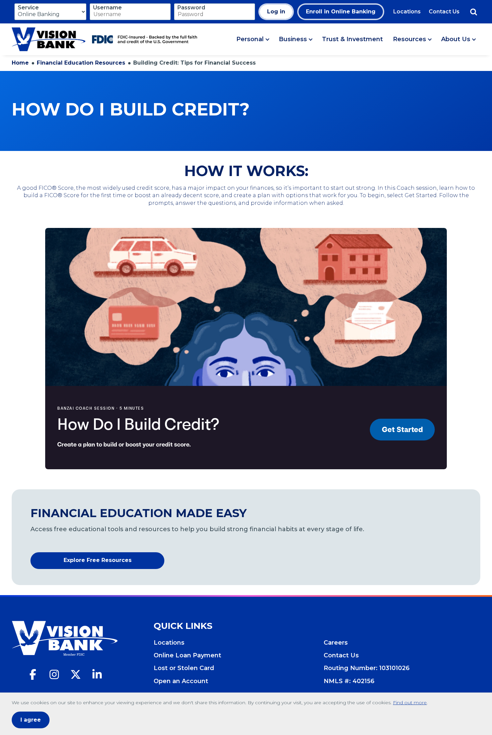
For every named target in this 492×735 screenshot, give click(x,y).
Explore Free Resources (114, 562)
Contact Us (444, 11)
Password (191, 7)
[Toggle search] (473, 11)
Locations (407, 11)
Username (107, 7)
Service (28, 7)
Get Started (402, 429)
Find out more (410, 703)
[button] (252, 39)
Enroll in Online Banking (341, 11)
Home (20, 63)
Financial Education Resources (81, 63)
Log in (276, 11)
